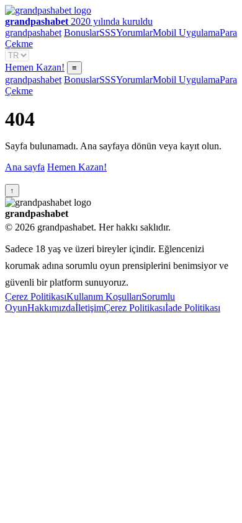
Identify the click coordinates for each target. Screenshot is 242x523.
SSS (107, 32)
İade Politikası (192, 307)
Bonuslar (81, 32)
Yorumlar (134, 32)
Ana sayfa (25, 167)
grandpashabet (33, 32)
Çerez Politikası (35, 296)
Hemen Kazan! (35, 67)
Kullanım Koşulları (103, 296)
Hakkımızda (51, 307)
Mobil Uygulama (186, 32)
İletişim (89, 307)
